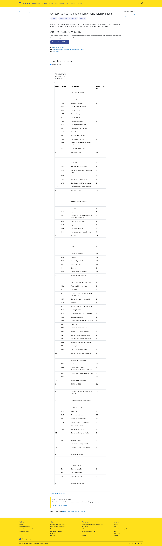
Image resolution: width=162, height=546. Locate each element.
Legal (115, 531)
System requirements (24, 526)
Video (83, 529)
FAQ (83, 533)
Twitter (64, 511)
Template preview (130, 17)
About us (116, 524)
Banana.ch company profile (121, 529)
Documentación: (68, 50)
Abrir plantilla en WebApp (59, 42)
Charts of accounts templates (26, 529)
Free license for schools (56, 531)
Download (44, 3)
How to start (85, 526)
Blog (67, 3)
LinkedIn (77, 511)
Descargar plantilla (58, 47)
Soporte (80, 3)
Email (83, 511)
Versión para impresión (57, 493)
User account (53, 529)
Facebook (71, 511)
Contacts (116, 535)
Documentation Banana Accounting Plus (92, 524)
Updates (52, 535)
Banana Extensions (24, 531)
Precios (51, 3)
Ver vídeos (56, 52)
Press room (117, 533)
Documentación (59, 3)
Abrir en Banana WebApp (132, 15)
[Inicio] (24, 3)
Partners (84, 535)
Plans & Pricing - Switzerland (57, 524)
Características (36, 3)
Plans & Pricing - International (57, 526)
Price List (52, 533)
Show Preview (56, 65)
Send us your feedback (59, 505)
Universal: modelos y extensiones (28, 12)
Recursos (72, 3)
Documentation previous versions (90, 531)
